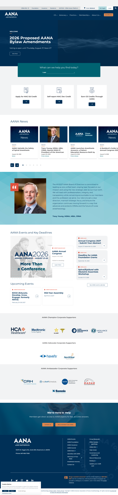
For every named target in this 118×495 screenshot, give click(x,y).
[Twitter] (17, 480)
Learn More (58, 265)
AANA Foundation (73, 442)
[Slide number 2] (26, 165)
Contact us (48, 424)
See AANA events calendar (97, 285)
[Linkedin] (32, 480)
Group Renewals (95, 439)
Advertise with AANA (74, 454)
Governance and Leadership (95, 454)
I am (44, 72)
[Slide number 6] (40, 165)
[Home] (10, 17)
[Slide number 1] (23, 165)
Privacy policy (53, 490)
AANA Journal (72, 448)
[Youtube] (27, 480)
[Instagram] (22, 480)
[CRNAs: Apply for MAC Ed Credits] (26, 102)
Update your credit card (96, 465)
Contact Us (71, 464)
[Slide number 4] (33, 165)
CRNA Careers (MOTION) (94, 443)
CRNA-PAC (24, 8)
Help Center (94, 450)
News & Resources (96, 458)
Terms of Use (60, 490)
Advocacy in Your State (73, 457)
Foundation (35, 8)
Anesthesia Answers (74, 461)
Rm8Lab (93, 461)
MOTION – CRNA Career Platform (68, 8)
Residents (53, 8)
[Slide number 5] (37, 165)
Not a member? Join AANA (65, 424)
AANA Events (72, 439)
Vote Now (15, 53)
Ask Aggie (102, 8)
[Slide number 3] (30, 165)
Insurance (44, 8)
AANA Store (71, 451)
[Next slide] (17, 165)
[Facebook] (11, 480)
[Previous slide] (12, 165)
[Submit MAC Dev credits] (59, 102)
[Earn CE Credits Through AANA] (92, 104)
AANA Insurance (73, 445)
